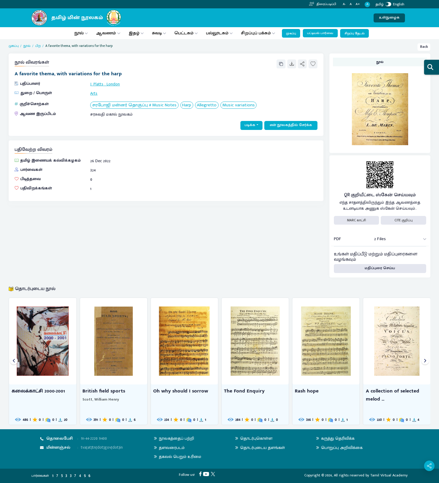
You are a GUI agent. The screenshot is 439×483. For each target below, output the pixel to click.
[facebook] (201, 474)
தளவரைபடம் (172, 447)
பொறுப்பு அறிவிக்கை (342, 447)
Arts (93, 93)
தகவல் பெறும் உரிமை (180, 456)
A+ (358, 4)
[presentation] (14, 361)
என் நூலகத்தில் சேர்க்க (291, 125)
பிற (38, 45)
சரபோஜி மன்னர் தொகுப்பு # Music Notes (134, 105)
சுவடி (157, 33)
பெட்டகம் (184, 33)
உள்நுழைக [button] (389, 17)
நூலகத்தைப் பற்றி (176, 438)
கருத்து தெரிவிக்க (337, 438)
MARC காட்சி (356, 220)
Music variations (238, 105)
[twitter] (214, 474)
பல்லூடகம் (217, 33)
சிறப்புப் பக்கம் (256, 33)
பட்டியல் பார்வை (320, 33)
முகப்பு (291, 33)
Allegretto (207, 105)
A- (344, 4)
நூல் (79, 33)
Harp (186, 105)
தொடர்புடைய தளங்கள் (262, 447)
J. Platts (96, 84)
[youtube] (207, 474)
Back (424, 47)
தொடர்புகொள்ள (256, 438)
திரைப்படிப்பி (326, 4)
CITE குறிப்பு (404, 220)
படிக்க (250, 125)
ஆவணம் (106, 33)
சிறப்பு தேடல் (355, 33)
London (113, 84)
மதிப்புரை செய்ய (380, 268)
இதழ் (134, 33)
